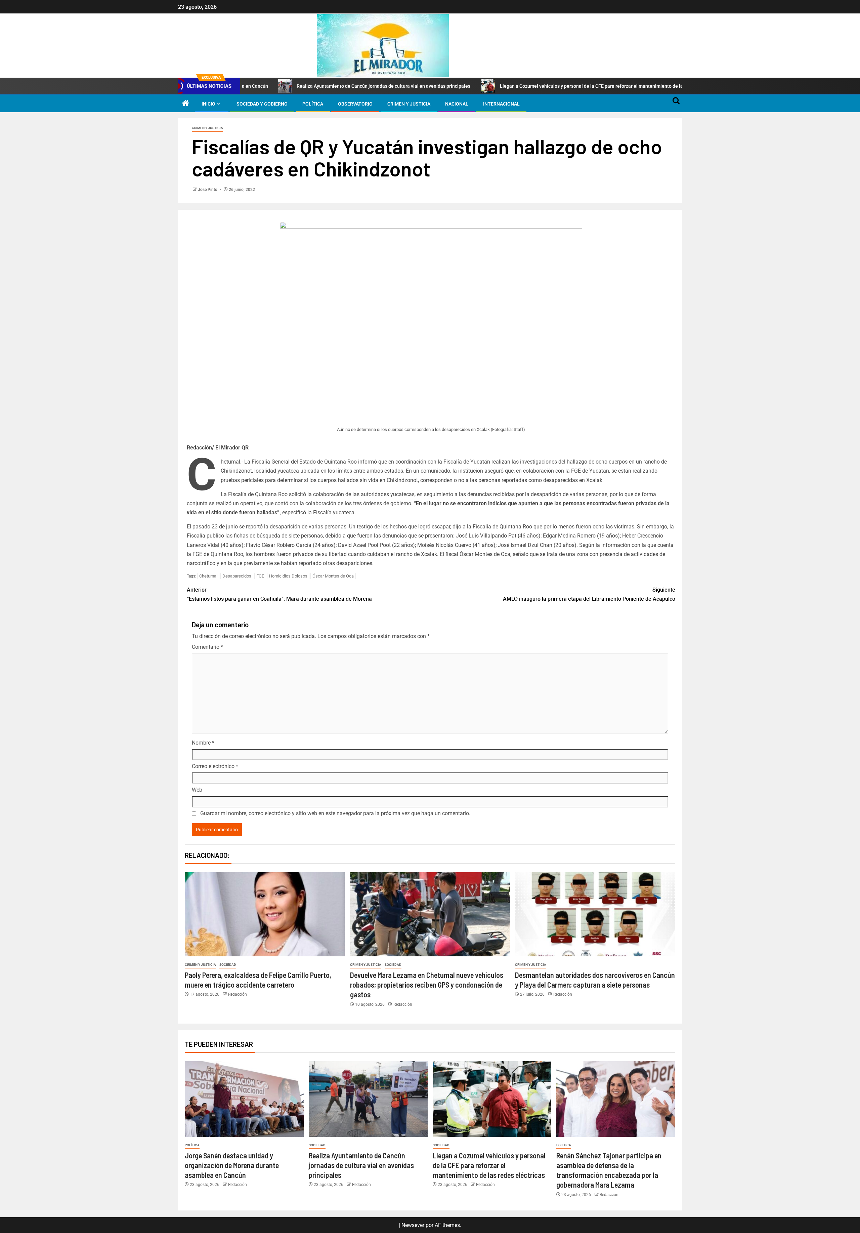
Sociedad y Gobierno (262, 104)
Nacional (456, 104)
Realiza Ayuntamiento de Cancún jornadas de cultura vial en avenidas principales (325, 86)
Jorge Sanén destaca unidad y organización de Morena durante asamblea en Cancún (232, 1165)
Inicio (208, 104)
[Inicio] (185, 104)
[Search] (676, 104)
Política (312, 104)
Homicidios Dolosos (288, 576)
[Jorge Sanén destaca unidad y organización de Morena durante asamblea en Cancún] (244, 1099)
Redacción (237, 994)
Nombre (203, 743)
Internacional (501, 104)
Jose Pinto (208, 189)
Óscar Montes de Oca (333, 576)
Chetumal (208, 576)
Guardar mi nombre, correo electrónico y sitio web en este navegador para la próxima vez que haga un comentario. (335, 813)
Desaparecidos (236, 576)
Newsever (412, 1225)
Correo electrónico (215, 766)
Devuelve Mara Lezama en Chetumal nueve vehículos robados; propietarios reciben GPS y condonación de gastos (426, 984)
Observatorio (355, 104)
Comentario (207, 647)
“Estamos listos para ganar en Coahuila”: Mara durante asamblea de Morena (279, 594)
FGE (260, 576)
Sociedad (227, 964)
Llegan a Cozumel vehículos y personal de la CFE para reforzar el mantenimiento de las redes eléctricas (551, 86)
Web (197, 790)
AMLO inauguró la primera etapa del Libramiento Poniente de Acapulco (589, 594)
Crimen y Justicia (408, 104)
